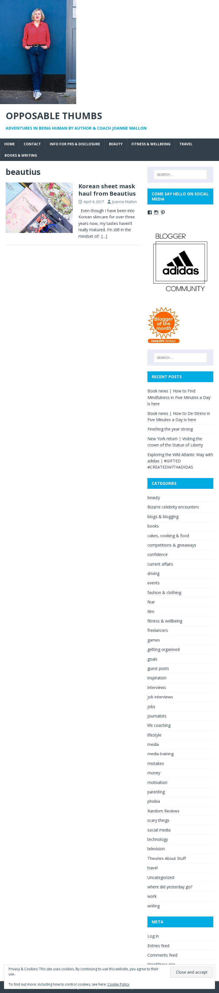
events (153, 583)
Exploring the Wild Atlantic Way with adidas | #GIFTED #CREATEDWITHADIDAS (180, 461)
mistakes (155, 763)
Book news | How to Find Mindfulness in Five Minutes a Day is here (178, 397)
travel (185, 144)
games (153, 640)
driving (153, 573)
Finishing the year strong (170, 429)
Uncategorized (160, 877)
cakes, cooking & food (168, 535)
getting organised (163, 649)
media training (160, 753)
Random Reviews (163, 811)
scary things (158, 820)
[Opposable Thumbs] (38, 101)
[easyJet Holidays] (163, 340)
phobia (153, 801)
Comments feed (162, 955)
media (153, 744)
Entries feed (158, 945)
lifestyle (154, 735)
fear (151, 602)
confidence (157, 554)
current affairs (160, 564)
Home (9, 144)
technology (157, 839)
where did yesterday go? (169, 886)
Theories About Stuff (166, 858)
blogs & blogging (163, 516)
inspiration (157, 677)
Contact (32, 144)
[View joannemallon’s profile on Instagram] (156, 212)
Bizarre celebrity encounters (173, 507)
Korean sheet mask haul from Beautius (107, 189)
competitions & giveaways (171, 545)
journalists (157, 716)
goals (152, 659)
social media (159, 830)
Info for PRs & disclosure (75, 144)
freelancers (157, 630)
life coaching (159, 725)
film (150, 611)
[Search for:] (180, 174)
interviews (156, 687)
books (153, 526)
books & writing (21, 155)
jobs (151, 706)
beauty (116, 144)
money (153, 772)
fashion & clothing (164, 592)
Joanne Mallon (124, 201)
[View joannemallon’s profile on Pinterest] (163, 212)
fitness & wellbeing (151, 144)
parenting (156, 792)
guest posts (158, 668)
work (152, 896)
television (156, 848)
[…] (104, 236)
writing (153, 906)
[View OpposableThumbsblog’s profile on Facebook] (149, 212)
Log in (153, 936)
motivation (157, 782)
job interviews (160, 697)
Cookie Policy (118, 984)
